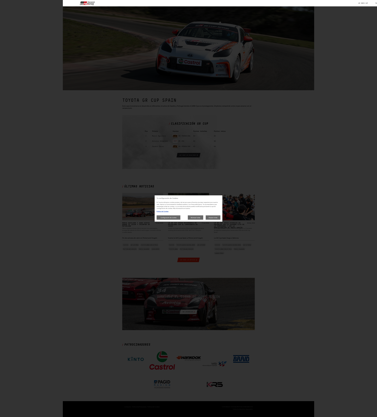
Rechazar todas (195, 217)
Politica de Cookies (162, 211)
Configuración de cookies (169, 217)
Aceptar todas (213, 217)
